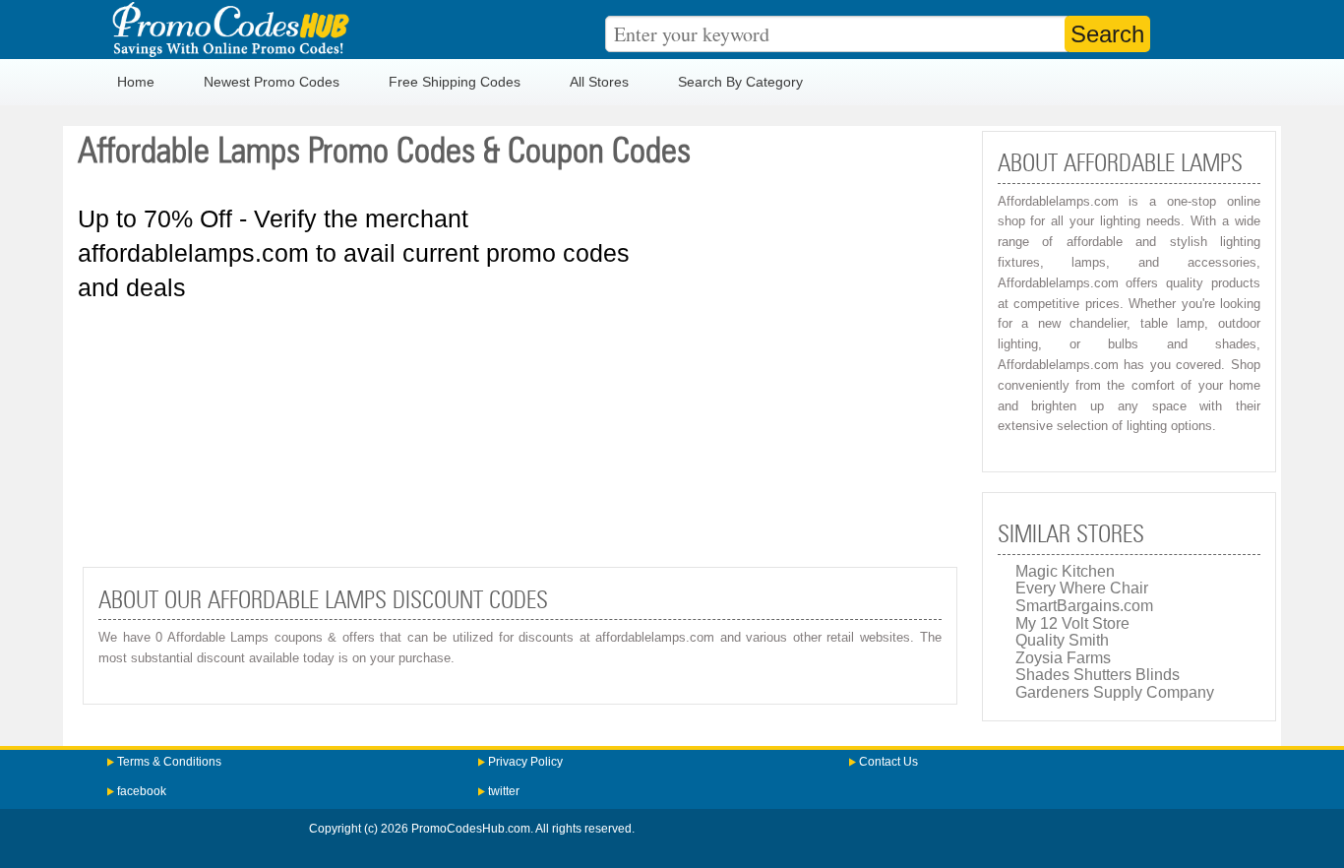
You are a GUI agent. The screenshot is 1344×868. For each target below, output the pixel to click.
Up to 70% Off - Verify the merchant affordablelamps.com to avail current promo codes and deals (354, 253)
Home (135, 82)
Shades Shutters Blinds (1097, 674)
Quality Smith (1062, 640)
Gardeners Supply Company (1114, 692)
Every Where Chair (1081, 588)
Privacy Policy (525, 762)
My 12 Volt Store (1072, 623)
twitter (503, 791)
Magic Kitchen (1065, 571)
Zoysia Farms (1063, 658)
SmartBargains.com (1084, 605)
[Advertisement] (520, 433)
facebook (141, 791)
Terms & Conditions (169, 762)
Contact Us (888, 762)
